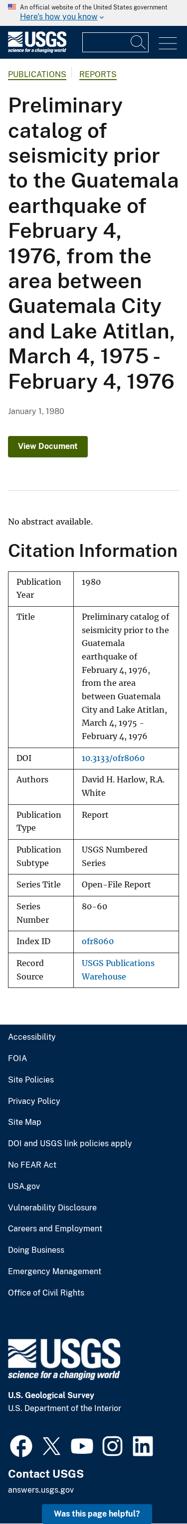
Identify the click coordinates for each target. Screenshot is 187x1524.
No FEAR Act (32, 1165)
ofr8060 (98, 941)
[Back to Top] (151, 1488)
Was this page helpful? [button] (97, 1514)
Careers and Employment (55, 1228)
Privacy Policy (34, 1101)
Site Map (24, 1122)
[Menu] (168, 43)
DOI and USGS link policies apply (70, 1143)
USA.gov (24, 1186)
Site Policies (31, 1080)
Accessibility (32, 1037)
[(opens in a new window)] (21, 1445)
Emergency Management (54, 1271)
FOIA (17, 1058)
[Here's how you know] (93, 13)
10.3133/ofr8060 (113, 758)
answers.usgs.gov (41, 1490)
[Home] (37, 50)
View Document (48, 446)
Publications (37, 74)
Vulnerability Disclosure (52, 1207)
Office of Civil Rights (46, 1293)
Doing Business (36, 1250)
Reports (98, 74)
